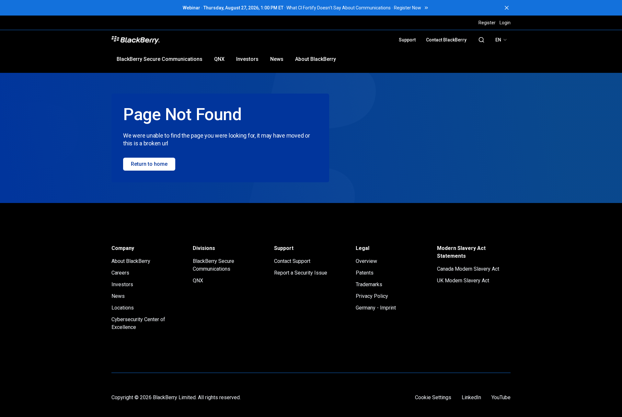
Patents (365, 273)
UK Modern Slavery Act (463, 280)
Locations (122, 308)
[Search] (481, 39)
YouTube (501, 397)
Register (487, 22)
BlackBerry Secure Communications (159, 59)
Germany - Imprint (376, 308)
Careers (120, 273)
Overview (366, 261)
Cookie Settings (433, 397)
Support (407, 39)
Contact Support (292, 261)
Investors (247, 59)
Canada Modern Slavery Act (468, 269)
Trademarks (369, 284)
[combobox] (501, 40)
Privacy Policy (372, 296)
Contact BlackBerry (446, 39)
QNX (219, 59)
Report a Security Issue (300, 273)
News (276, 59)
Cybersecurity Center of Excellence (138, 323)
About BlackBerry (315, 59)
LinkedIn (471, 397)
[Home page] (180, 40)
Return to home (149, 164)
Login (505, 22)
